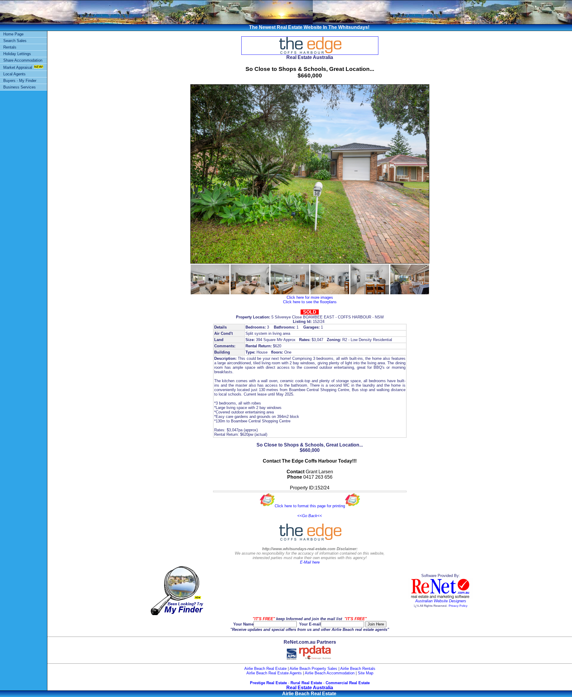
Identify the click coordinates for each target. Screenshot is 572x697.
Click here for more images (310, 297)
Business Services (19, 87)
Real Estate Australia (309, 687)
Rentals (9, 47)
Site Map (365, 673)
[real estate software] (440, 597)
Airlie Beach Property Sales (313, 668)
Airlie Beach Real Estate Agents (274, 673)
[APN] (291, 658)
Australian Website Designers (440, 601)
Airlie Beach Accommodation (330, 673)
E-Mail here (310, 562)
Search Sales (15, 40)
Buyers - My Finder (19, 80)
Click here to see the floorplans (310, 302)
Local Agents (14, 74)
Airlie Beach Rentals (357, 668)
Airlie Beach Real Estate (265, 668)
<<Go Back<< (309, 516)
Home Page (13, 34)
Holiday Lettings (17, 54)
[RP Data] (315, 658)
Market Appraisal (17, 67)
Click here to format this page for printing (310, 506)
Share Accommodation (22, 60)
